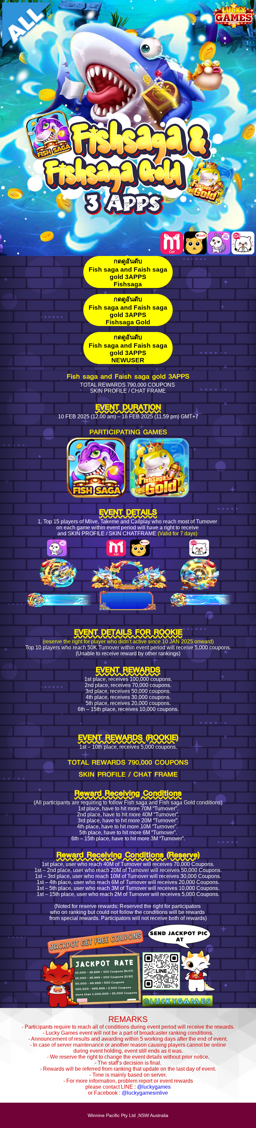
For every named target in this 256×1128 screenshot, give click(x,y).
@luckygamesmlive (145, 1093)
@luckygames (154, 1087)
